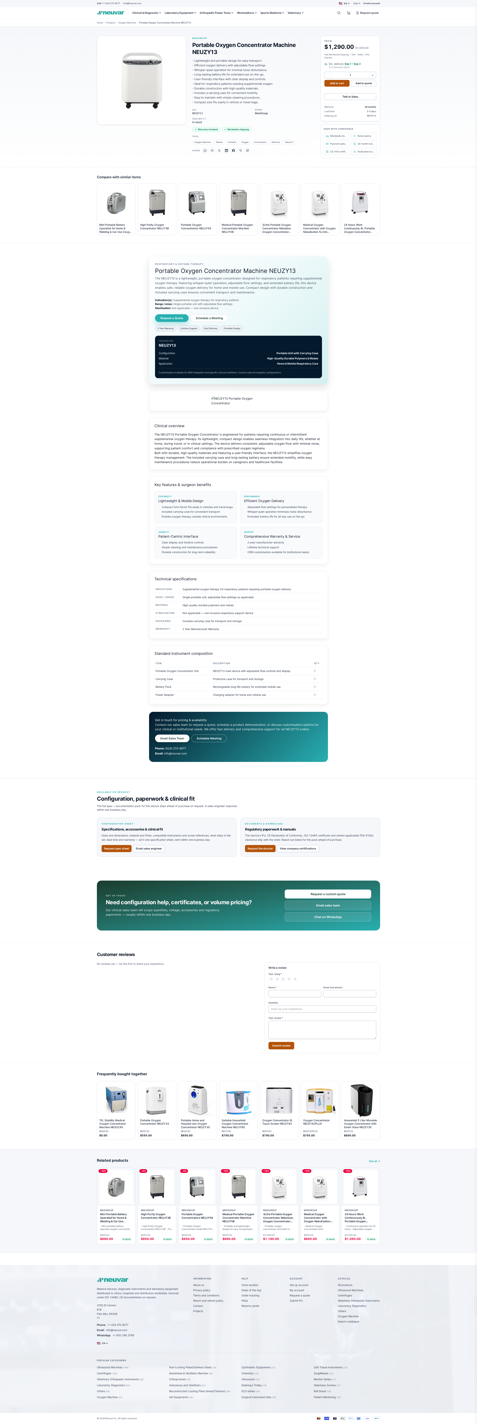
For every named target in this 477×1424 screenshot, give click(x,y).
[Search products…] (339, 13)
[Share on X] (219, 151)
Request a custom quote (328, 894)
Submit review (281, 1045)
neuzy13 (289, 142)
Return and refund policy (208, 1300)
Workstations (245, 12)
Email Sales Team (172, 738)
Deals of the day (251, 1290)
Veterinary (294, 12)
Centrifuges (345, 1295)
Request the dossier (260, 848)
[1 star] (271, 979)
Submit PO (296, 1300)
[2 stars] (277, 979)
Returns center (250, 1305)
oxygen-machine (202, 142)
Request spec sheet (116, 848)
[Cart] (348, 13)
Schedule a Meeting (209, 318)
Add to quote (364, 83)
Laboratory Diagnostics (352, 1305)
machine (276, 142)
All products (345, 1285)
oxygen (245, 142)
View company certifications (298, 848)
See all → (374, 1161)
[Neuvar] (111, 12)
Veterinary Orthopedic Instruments (359, 1300)
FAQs (244, 1300)
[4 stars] (289, 979)
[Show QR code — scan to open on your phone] (248, 151)
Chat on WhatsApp (328, 917)
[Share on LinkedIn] (226, 151)
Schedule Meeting (209, 738)
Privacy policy (201, 1290)
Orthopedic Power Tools (215, 12)
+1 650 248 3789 (123, 1335)
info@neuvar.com (132, 3)
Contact (198, 1305)
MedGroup (199, 38)
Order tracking (250, 1295)
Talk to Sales (350, 96)
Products (110, 22)
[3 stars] (283, 979)
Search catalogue (348, 1321)
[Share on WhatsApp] (205, 151)
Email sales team (328, 905)
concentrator (260, 142)
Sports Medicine (270, 12)
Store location (249, 1285)
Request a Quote (171, 318)
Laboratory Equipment (179, 12)
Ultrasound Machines (350, 1290)
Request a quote (300, 1295)
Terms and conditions (206, 1295)
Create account (371, 3)
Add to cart (337, 83)
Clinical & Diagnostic (145, 12)
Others (342, 1311)
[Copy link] (241, 151)
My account (297, 1290)
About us (198, 1285)
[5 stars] (295, 979)
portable (232, 142)
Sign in (356, 3)
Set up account (299, 1285)
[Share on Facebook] (233, 151)
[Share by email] (212, 151)
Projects (198, 1311)
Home (100, 22)
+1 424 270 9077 (108, 3)
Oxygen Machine (127, 22)
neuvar (219, 142)
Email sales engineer (149, 848)
